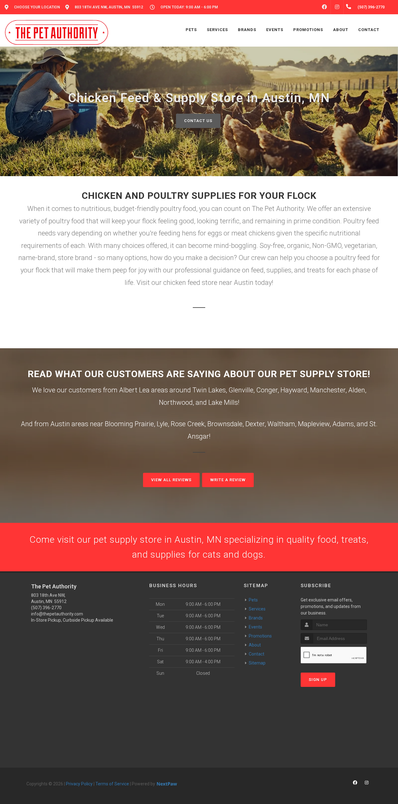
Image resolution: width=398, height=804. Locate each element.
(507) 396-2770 (46, 607)
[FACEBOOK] (324, 7)
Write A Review (228, 479)
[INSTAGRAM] (337, 7)
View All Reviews (171, 479)
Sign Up (318, 679)
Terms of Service (112, 783)
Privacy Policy (79, 783)
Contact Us (198, 120)
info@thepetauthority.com (57, 613)
